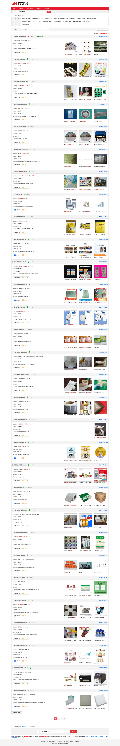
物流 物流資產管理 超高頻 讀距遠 (70, 708)
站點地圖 (60, 742)
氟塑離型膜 (22, 379)
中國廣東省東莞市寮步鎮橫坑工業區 (26, 364)
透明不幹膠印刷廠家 (87, 21)
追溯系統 (29, 446)
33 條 (19, 406)
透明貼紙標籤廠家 (36, 18)
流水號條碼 (30, 176)
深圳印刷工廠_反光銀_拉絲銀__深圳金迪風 (100, 167)
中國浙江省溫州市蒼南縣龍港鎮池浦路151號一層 (28, 589)
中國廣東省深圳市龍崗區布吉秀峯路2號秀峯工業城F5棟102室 (31, 702)
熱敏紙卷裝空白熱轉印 (99, 212)
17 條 (19, 564)
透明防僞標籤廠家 (57, 21)
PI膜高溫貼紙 (97, 527)
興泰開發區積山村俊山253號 (24, 319)
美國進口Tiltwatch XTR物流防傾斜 (70, 99)
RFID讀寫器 (20, 694)
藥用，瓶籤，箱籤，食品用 (70, 482)
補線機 (80, 573)
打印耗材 (20, 672)
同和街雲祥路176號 (22, 499)
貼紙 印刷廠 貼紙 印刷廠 (85, 189)
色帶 (29, 604)
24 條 (19, 474)
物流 (20, 311)
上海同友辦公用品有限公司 (20, 600)
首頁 (14, 8)
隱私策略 (66, 742)
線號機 (22, 627)
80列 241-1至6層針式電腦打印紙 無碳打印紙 (85, 505)
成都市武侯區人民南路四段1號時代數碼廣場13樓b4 (29, 680)
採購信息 (21, 8)
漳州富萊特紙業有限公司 (19, 307)
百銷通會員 (16, 29)
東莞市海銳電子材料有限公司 (20, 352)
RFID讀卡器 (32, 694)
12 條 (19, 497)
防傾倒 (24, 221)
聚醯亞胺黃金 (68, 527)
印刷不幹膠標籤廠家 (47, 21)
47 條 (19, 384)
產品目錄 (17, 15)
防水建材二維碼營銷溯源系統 (100, 460)
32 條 (19, 519)
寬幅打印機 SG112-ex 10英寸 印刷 (85, 685)
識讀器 (19, 243)
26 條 (19, 68)
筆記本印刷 (20, 41)
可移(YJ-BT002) (70, 144)
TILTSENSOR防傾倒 (69, 234)
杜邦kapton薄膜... (22, 356)
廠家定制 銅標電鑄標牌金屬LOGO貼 (85, 302)
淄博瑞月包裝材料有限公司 (20, 465)
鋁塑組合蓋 (31, 469)
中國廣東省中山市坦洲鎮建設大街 (25, 206)
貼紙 (24, 198)
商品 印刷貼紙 (69, 685)
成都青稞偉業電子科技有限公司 (21, 668)
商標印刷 (24, 63)
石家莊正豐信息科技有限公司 (20, 532)
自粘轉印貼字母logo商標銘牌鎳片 (70, 302)
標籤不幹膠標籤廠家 (70, 18)
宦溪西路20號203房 (22, 657)
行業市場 (46, 8)
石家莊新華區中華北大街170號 (25, 544)
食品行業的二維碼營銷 (99, 663)
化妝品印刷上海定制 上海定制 (85, 54)
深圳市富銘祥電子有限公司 (20, 239)
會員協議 (71, 742)
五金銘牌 (20, 288)
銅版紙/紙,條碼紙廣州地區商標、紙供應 (70, 505)
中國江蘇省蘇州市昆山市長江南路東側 (26, 567)
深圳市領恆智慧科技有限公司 (20, 104)
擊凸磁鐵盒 (29, 153)
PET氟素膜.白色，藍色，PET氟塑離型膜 (100, 392)
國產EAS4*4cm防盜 (85, 99)
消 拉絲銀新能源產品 (84, 212)
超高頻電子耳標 (28, 243)
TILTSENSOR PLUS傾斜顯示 (100, 234)
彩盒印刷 (30, 334)
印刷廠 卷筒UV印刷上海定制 (70, 54)
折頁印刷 (25, 41)
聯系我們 (49, 742)
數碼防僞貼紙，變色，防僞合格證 (85, 595)
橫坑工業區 (20, 522)
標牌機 (26, 627)
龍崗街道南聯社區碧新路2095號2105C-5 (27, 116)
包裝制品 (24, 131)
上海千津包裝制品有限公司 (20, 126)
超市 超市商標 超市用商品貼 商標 (100, 76)
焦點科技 (62, 743)
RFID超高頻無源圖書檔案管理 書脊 (85, 257)
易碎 (25, 176)
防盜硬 (20, 86)
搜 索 (73, 731)
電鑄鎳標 (29, 288)
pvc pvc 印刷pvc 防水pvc (100, 189)
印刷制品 (20, 131)
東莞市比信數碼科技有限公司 (20, 420)
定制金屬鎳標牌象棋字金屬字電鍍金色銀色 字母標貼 (100, 302)
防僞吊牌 (20, 582)
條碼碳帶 (25, 604)
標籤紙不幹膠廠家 (77, 21)
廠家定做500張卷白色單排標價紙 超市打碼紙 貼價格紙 (70, 415)
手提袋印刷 (25, 334)
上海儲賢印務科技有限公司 (20, 36)
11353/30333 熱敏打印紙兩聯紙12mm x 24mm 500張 (100, 324)
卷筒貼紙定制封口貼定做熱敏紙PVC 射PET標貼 (85, 279)
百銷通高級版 (33, 36)
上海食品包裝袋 (97, 347)
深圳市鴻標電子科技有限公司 (20, 622)
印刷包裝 (20, 401)
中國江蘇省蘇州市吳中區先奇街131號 (26, 229)
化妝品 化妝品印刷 (85, 347)
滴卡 (19, 108)
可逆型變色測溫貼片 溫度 (100, 99)
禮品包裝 (24, 401)
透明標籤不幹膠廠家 (81, 18)
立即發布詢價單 (24, 726)
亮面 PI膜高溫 (83, 369)
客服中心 (54, 742)
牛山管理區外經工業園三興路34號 (25, 386)
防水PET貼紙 (100, 437)
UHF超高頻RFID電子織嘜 (70, 257)
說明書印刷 (20, 469)
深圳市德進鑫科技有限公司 (20, 262)
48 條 (19, 113)
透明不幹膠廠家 (25, 24)
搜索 (49, 11)
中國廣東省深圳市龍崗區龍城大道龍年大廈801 (28, 93)
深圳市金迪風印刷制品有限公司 (21, 149)
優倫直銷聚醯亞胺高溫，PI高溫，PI (85, 392)
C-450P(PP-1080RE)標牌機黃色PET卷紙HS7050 (70, 640)
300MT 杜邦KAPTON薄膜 (99, 369)
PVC (20, 176)
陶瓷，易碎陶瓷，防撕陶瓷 (70, 122)
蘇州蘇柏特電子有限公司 (19, 217)
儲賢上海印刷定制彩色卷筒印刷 (100, 54)
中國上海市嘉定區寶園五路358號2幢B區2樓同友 (28, 612)
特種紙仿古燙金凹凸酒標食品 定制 (85, 415)
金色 (67, 167)
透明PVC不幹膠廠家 (26, 18)
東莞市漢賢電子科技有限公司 (20, 284)
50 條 (19, 91)
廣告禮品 (29, 131)
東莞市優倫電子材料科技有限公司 (21, 374)
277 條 (19, 46)
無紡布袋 (29, 582)
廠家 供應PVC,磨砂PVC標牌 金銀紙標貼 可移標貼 (85, 144)
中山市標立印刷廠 (18, 194)
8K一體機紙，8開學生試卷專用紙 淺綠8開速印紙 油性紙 (100, 505)
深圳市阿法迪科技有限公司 (20, 690)
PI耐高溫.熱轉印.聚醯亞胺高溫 (70, 392)
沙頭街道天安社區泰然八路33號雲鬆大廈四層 (28, 274)
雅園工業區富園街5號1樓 (23, 432)
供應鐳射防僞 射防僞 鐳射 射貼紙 (70, 189)
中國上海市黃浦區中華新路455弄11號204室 (27, 48)
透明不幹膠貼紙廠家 (26, 21)
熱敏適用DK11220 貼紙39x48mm (85, 324)
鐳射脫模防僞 (68, 550)
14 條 (19, 158)
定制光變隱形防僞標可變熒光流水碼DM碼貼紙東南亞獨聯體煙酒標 (100, 279)
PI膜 (19, 379)
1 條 (19, 429)
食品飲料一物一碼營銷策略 (85, 663)
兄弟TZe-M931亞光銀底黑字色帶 (100, 640)
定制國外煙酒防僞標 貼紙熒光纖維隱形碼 (70, 279)
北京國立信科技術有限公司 (20, 442)
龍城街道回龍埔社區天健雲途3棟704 (26, 251)
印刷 (30, 41)
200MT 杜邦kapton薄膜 (84, 527)
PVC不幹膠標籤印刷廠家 (47, 18)
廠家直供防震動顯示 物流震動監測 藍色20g (100, 144)
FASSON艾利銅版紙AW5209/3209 (70, 618)
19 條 (19, 677)
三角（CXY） (68, 573)
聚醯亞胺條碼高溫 (69, 369)
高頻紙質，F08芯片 (100, 122)
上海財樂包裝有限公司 (19, 329)
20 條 (19, 542)
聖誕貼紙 (24, 582)
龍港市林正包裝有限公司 (19, 577)
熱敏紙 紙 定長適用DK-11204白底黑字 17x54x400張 (70, 324)
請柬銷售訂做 (29, 401)
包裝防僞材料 (30, 266)
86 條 (19, 339)
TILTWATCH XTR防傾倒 (85, 234)
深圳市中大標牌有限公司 (20, 171)
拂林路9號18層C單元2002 (24, 454)
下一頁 (63, 718)
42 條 (19, 249)
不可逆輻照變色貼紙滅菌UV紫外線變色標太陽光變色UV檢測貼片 (100, 595)
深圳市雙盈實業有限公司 (19, 397)
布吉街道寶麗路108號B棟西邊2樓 (25, 183)
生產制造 (20, 43)
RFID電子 (26, 694)
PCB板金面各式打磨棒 (98, 573)
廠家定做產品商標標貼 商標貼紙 (85, 76)
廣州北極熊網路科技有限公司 (20, 645)
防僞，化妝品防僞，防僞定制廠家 (70, 460)
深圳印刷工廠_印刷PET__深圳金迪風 (85, 167)
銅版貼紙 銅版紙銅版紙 (70, 76)
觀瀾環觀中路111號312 (23, 409)
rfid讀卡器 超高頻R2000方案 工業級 (100, 708)
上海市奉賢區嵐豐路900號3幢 (24, 341)
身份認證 (41, 36)
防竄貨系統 (20, 649)
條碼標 (30, 424)
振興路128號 (21, 477)
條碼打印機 (24, 672)
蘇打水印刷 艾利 (70, 347)
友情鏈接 (77, 742)
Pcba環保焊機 (21, 559)
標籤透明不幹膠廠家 (91, 18)
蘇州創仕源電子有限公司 (19, 555)
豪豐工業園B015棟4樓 (23, 296)
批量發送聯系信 (103, 29)
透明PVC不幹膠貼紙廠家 (59, 18)
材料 (28, 311)
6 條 (19, 181)
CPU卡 (22, 108)
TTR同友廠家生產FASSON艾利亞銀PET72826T (85, 618)
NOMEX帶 (21, 514)
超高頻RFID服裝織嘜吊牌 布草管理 (100, 257)
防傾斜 (25, 86)
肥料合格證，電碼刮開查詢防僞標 (100, 550)
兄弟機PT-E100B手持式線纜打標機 (85, 640)
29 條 (19, 451)
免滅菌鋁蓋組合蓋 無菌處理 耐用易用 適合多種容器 (100, 482)
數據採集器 (30, 672)
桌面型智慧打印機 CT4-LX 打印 (100, 685)
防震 (20, 221)
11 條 (19, 226)
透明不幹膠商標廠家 (37, 21)
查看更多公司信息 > (103, 36)
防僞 (20, 266)
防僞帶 (20, 446)
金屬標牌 (24, 288)
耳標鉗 (22, 243)
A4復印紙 (28, 491)
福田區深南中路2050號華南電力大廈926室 (27, 634)
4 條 (19, 203)
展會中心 (39, 8)
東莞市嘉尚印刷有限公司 (19, 59)
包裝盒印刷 (20, 334)
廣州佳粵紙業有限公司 (19, 487)
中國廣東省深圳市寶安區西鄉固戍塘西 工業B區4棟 (29, 161)
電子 (27, 108)
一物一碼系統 (26, 649)
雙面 (19, 153)
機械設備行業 (29, 8)
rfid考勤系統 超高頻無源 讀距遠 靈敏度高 (85, 708)
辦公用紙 (23, 491)
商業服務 (20, 652)
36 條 (19, 361)
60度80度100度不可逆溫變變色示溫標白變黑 (70, 595)
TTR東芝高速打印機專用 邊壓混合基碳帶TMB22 (100, 618)
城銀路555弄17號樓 (22, 138)
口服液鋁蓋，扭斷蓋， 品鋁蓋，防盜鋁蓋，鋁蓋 (85, 482)
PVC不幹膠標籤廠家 (67, 21)
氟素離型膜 (27, 379)
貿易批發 (20, 494)
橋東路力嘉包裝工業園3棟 (23, 71)
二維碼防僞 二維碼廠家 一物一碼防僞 (85, 460)
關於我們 (43, 742)
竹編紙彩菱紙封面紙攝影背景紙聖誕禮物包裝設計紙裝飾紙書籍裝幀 (100, 415)
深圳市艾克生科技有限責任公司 (21, 81)
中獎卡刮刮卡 (29, 537)
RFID (82, 122)
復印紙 (19, 491)
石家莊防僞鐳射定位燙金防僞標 (85, 550)
